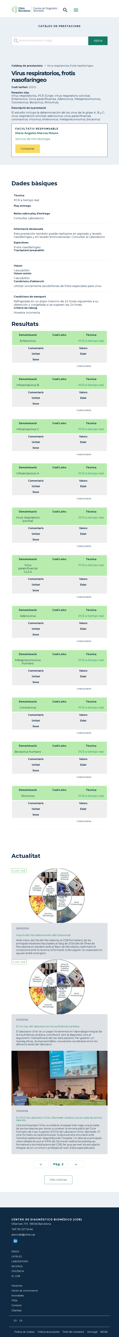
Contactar (28, 148)
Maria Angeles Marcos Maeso (36, 133)
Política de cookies (24, 1332)
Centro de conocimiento (24, 1290)
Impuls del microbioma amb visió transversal (43, 935)
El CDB (15, 1276)
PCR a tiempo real (91, 341)
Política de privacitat (49, 1332)
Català (20, 1321)
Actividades (17, 1295)
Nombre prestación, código (35, 40)
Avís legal (92, 1332)
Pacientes (16, 1285)
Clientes (16, 1310)
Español (15, 1321)
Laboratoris (19, 1261)
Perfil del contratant (73, 1332)
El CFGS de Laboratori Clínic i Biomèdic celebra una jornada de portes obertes (59, 1119)
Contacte (16, 1305)
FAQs (14, 1300)
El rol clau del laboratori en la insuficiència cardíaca (47, 1026)
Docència (17, 1271)
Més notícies (58, 1179)
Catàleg (16, 1256)
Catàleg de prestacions (27, 65)
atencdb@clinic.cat (23, 1234)
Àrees (15, 1251)
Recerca (17, 1266)
